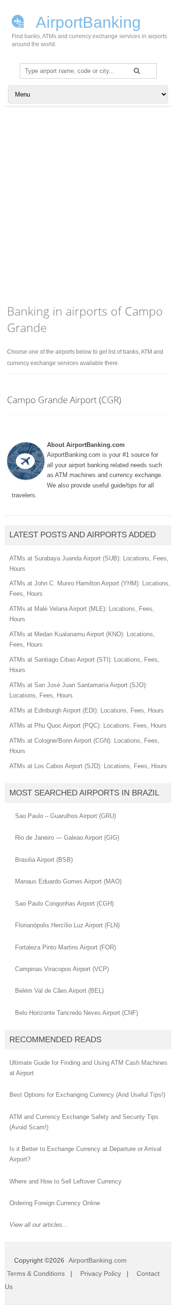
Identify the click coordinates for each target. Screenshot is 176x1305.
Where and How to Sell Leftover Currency (65, 1181)
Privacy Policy (100, 1273)
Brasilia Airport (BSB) (44, 859)
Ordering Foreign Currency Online (54, 1203)
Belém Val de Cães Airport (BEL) (59, 990)
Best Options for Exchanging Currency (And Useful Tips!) (87, 1094)
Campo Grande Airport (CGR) (64, 399)
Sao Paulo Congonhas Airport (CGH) (64, 903)
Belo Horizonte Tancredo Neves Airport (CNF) (76, 1012)
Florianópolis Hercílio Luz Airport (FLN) (67, 925)
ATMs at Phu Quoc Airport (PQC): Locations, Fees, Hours (88, 725)
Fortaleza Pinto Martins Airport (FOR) (65, 947)
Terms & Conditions (36, 1273)
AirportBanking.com (98, 1260)
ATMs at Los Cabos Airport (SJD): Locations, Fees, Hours (88, 766)
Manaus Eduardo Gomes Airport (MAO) (68, 881)
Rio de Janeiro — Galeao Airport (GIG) (67, 837)
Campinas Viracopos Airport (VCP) (62, 969)
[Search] (137, 71)
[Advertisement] (88, 200)
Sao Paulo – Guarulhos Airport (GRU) (65, 815)
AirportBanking (86, 21)
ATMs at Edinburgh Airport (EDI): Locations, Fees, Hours (86, 710)
